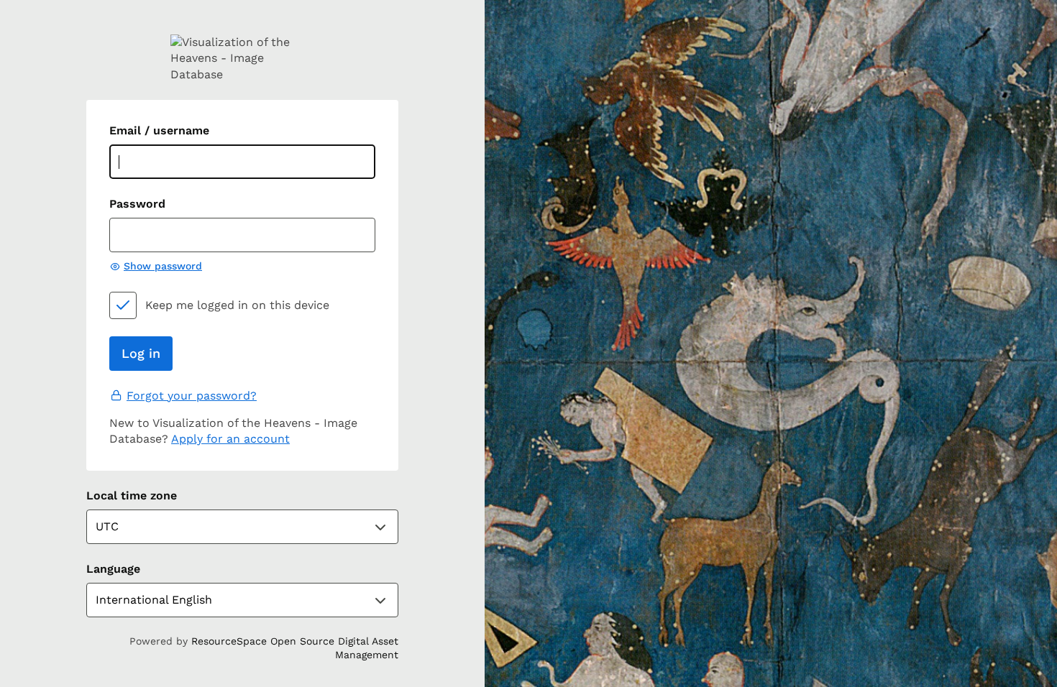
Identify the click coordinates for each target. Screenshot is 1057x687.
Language (113, 569)
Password (137, 204)
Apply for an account (230, 439)
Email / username (159, 130)
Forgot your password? (192, 395)
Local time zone (131, 495)
